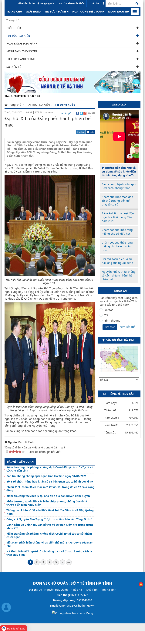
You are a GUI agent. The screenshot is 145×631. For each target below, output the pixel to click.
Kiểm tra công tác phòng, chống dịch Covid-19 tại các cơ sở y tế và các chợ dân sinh (49, 468)
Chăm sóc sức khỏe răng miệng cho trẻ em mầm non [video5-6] (117, 246)
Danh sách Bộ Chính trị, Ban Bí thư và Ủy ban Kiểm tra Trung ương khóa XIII (49, 526)
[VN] (141, 584)
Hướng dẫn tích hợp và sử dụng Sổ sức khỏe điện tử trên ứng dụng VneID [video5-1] (119, 171)
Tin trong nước (65, 104)
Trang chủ (14, 11)
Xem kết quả (127, 327)
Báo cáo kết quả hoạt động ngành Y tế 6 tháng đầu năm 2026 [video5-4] (119, 217)
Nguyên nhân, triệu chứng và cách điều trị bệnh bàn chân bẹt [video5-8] (119, 275)
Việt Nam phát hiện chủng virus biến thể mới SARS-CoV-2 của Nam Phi (49, 544)
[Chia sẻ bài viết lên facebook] (77, 113)
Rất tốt (108, 310)
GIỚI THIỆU (33, 11)
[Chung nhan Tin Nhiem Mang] (72, 613)
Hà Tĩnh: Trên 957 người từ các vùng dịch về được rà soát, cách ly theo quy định (49, 553)
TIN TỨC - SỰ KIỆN (57, 11)
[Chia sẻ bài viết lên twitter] (81, 113)
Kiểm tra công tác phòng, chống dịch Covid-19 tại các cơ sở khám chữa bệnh (49, 535)
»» (69, 562)
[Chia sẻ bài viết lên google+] (84, 113)
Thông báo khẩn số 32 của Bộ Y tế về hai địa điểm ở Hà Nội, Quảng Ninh (50, 512)
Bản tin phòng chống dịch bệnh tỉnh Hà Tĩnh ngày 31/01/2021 (46, 476)
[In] (89, 113)
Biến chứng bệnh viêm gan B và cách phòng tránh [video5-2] (119, 186)
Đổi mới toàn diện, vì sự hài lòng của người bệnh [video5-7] (117, 261)
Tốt (106, 315)
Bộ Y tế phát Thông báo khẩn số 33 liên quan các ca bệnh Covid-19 (49, 481)
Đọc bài (80, 131)
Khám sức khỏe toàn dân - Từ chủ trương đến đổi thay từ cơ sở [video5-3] (118, 200)
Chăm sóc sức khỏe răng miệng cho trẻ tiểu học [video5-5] (117, 231)
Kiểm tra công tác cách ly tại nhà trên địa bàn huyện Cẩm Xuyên (48, 496)
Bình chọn (110, 327)
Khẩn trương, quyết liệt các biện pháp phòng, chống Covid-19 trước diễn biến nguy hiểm (46, 503)
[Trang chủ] (72, 82)
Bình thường (112, 320)
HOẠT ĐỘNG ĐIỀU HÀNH (88, 11)
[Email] (93, 113)
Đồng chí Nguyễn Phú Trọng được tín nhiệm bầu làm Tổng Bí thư (49, 519)
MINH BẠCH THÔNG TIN (124, 11)
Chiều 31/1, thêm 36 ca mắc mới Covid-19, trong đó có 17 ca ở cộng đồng (50, 488)
